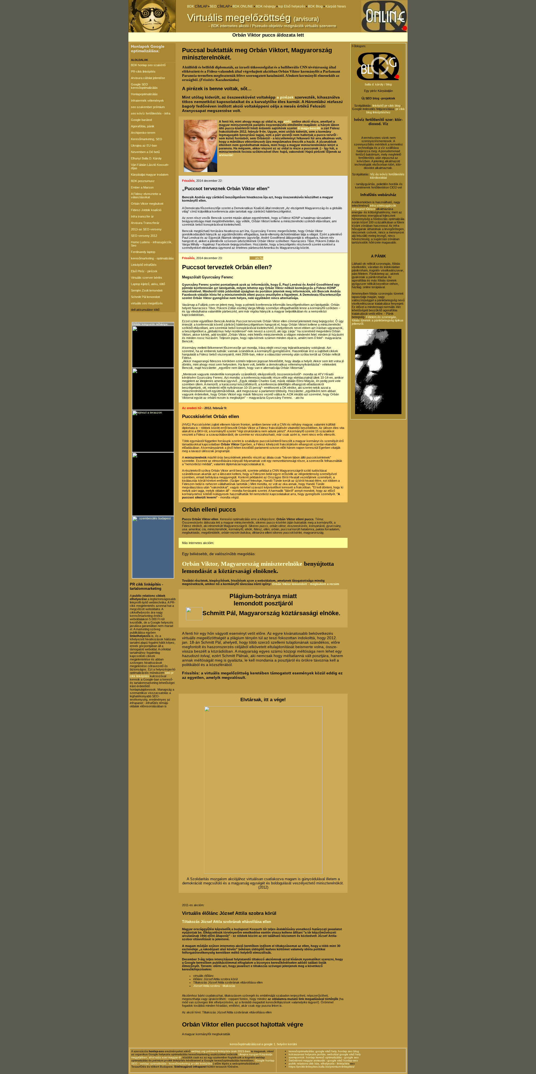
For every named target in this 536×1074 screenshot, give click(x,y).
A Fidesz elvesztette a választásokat (146, 195)
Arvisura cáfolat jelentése (148, 78)
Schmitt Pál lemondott (145, 297)
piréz (287, 121)
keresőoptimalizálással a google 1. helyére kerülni (263, 1044)
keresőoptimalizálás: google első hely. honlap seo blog (324, 1051)
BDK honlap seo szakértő (148, 65)
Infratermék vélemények (147, 100)
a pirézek (285, 97)
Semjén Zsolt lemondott (146, 290)
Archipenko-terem (143, 132)
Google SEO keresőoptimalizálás (144, 86)
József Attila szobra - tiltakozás (214, 985)
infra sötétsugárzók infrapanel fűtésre (374, 207)
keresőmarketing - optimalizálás (152, 258)
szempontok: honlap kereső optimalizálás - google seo (324, 1057)
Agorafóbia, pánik (142, 126)
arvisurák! (226, 155)
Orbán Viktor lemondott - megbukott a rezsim (305, 584)
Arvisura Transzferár (145, 223)
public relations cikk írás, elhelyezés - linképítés (319, 1063)
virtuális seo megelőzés (147, 303)
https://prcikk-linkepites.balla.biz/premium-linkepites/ (322, 1066)
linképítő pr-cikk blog (386, 105)
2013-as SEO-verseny (146, 229)
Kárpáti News (336, 6)
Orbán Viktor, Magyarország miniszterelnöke (242, 563)
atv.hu (259, 258)
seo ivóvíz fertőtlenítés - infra (150, 113)
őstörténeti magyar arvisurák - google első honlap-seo (323, 1060)
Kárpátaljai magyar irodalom (149, 174)
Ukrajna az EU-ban (144, 145)
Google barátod (141, 119)
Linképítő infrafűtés (144, 264)
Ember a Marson (142, 187)
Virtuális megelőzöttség (239, 17)
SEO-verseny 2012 (144, 235)
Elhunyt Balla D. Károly (146, 158)
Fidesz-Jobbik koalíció (146, 210)
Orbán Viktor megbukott (147, 203)
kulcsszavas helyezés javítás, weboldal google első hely (325, 1054)
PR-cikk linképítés (143, 71)
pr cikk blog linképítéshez (385, 110)
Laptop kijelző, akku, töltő (148, 284)
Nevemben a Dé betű (145, 152)
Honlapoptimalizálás (144, 94)
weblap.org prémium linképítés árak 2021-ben (220, 1051)
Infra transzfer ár (142, 216)
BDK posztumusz (143, 181)
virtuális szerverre (320, 25)
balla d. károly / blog (378, 84)
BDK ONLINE (243, 6)
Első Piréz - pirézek (144, 271)
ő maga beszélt (309, 128)
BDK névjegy (266, 6)
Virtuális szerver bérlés (146, 277)
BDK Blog (316, 6)
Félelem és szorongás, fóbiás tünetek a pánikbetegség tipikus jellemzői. (377, 320)
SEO (212, 6)
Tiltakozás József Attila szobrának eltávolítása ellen (226, 922)
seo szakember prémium (148, 107)
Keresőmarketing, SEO (146, 139)
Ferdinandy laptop (143, 252)
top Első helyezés (291, 6)
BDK (190, 6)
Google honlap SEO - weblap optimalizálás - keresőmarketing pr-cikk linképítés (202, 1062)
